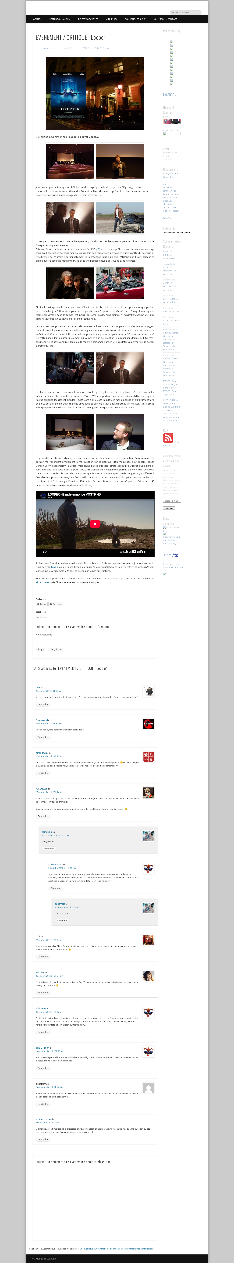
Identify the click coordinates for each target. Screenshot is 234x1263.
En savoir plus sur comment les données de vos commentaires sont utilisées (116, 1248)
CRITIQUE (87, 48)
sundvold (46, 48)
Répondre (43, 704)
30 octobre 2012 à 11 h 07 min (49, 1012)
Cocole (166, 184)
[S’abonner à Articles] (168, 442)
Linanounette (169, 190)
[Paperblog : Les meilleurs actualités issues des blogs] (171, 556)
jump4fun (41, 752)
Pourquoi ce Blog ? (136, 19)
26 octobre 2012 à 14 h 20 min (49, 756)
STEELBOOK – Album (60, 19)
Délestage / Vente (88, 19)
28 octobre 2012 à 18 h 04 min (49, 940)
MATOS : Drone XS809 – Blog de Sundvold (170, 384)
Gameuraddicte (170, 197)
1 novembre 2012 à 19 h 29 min (50, 1051)
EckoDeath (168, 218)
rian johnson (56, 649)
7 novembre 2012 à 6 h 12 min (49, 1087)
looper (41, 649)
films (107, 48)
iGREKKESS (41, 788)
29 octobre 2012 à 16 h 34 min (49, 976)
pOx (38, 687)
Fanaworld (42, 720)
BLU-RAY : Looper (43, 1119)
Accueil (37, 19)
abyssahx (167, 204)
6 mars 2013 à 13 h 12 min (47, 1122)
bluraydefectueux (171, 173)
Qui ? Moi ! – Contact (165, 19)
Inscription (169, 508)
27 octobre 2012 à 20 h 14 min (49, 792)
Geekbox (167, 187)
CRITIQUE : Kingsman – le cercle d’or (169, 270)
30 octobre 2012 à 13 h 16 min (68, 907)
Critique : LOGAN (171, 311)
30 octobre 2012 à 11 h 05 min (62, 868)
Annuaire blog (169, 543)
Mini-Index (111, 19)
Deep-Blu (167, 200)
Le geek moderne (171, 194)
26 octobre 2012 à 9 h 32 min (49, 691)
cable (165, 251)
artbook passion (170, 207)
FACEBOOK (169, 94)
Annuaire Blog (169, 540)
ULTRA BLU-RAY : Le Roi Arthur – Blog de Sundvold (171, 403)
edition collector (171, 210)
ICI (98, 249)
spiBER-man (55, 864)
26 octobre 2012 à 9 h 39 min (49, 723)
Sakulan (40, 972)
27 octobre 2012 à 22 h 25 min (55, 835)
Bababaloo (168, 177)
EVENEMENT (98, 48)
